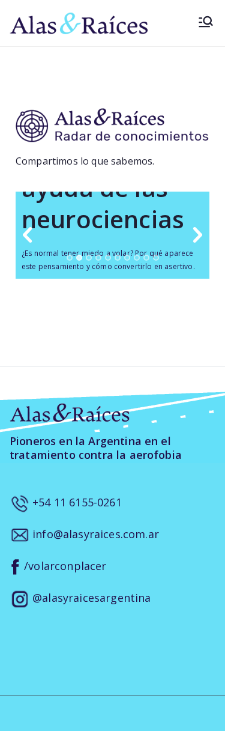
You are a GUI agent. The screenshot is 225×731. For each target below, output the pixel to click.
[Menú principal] (205, 23)
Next (197, 235)
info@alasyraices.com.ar (94, 534)
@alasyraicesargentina (90, 597)
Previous (28, 235)
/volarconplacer (64, 566)
